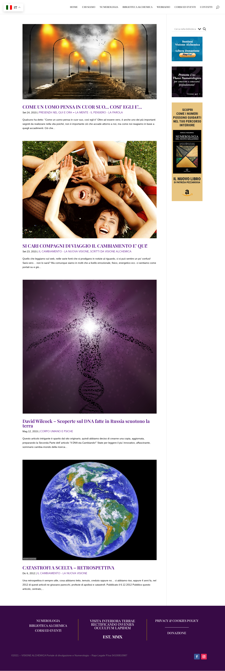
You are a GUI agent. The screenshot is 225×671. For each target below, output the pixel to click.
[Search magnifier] (204, 28)
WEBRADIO (163, 7)
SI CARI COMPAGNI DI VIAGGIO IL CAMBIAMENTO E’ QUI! (84, 246)
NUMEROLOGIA (109, 7)
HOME (74, 7)
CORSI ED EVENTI (185, 7)
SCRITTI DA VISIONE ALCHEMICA (110, 251)
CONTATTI (206, 7)
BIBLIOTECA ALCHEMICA (137, 7)
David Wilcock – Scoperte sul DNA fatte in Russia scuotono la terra (86, 423)
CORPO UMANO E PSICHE (56, 431)
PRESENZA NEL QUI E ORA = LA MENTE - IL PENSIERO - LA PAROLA (81, 112)
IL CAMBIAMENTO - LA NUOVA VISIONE (64, 251)
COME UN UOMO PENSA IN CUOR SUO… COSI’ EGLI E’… (82, 107)
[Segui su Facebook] (197, 656)
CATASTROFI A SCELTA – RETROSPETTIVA (68, 567)
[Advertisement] (187, 270)
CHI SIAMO (88, 7)
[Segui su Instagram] (204, 656)
